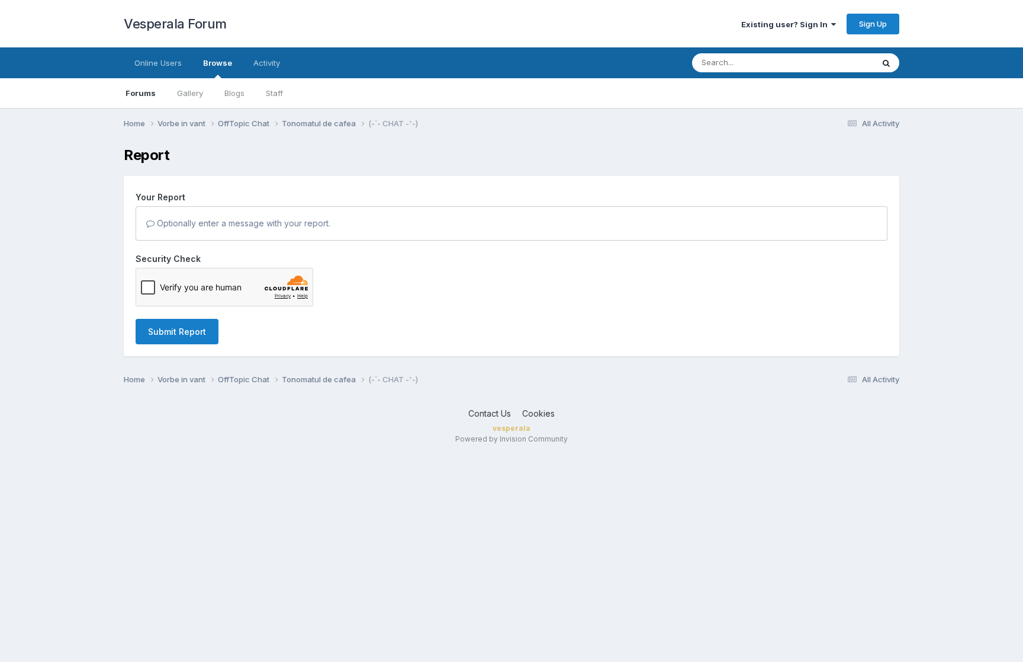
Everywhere (836, 62)
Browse (217, 63)
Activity (266, 63)
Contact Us (489, 413)
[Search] (886, 62)
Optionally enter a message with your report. (242, 223)
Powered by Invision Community (511, 438)
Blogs (234, 93)
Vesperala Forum (175, 23)
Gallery (190, 93)
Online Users (158, 63)
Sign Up (873, 23)
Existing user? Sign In (786, 24)
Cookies (538, 413)
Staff (274, 93)
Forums (141, 93)
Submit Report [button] (177, 332)
